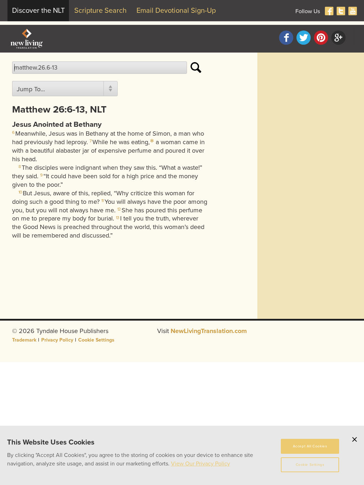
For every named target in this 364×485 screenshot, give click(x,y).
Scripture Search (100, 10)
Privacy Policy (57, 340)
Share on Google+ (338, 38)
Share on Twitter (304, 38)
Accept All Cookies (310, 446)
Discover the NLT (38, 10)
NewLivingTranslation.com (209, 331)
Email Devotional (176, 10)
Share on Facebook (286, 38)
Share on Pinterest (321, 38)
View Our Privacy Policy (200, 463)
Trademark (24, 340)
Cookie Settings (96, 340)
